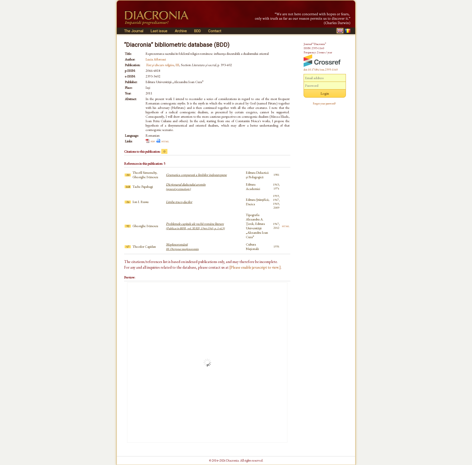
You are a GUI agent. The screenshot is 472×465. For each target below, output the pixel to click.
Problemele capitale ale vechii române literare (195, 225)
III (177, 65)
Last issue (159, 31)
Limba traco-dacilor (179, 202)
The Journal (133, 31)
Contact (214, 31)
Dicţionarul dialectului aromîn (186, 186)
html (165, 141)
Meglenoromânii (182, 246)
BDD (197, 31)
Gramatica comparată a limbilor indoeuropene (196, 175)
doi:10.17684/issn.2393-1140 (321, 69)
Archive (181, 31)
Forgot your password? (324, 103)
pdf (153, 141)
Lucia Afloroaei (156, 59)
